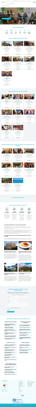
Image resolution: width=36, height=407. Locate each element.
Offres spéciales (20, 385)
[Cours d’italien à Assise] (7, 132)
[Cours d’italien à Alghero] (7, 169)
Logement (20, 387)
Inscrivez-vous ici (21, 382)
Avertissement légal (30, 384)
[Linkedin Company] (5, 390)
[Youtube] (7, 390)
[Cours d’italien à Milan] (18, 63)
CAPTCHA (8, 309)
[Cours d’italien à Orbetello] (18, 101)
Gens (19, 389)
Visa (19, 388)
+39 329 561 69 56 (21, 390)
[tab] (10, 324)
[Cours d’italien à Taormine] (7, 185)
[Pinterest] (4, 390)
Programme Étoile (21, 383)
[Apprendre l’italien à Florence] (7, 117)
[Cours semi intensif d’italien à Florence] (7, 101)
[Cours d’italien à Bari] (29, 155)
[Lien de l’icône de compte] (33, 2)
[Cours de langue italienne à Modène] (7, 78)
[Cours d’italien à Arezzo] (29, 101)
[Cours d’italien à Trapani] (18, 155)
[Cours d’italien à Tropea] (18, 185)
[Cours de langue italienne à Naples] (29, 169)
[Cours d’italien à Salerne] (7, 155)
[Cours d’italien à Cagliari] (18, 169)
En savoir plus (7, 54)
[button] (32, 2)
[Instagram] (3, 390)
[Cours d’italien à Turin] (18, 48)
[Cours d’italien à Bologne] (29, 48)
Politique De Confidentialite (31, 382)
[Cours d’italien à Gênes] (7, 63)
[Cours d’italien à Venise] (29, 63)
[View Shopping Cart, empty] (34, 2)
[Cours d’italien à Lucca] (18, 132)
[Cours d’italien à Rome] (18, 117)
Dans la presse (20, 384)
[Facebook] (2, 390)
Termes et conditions (30, 383)
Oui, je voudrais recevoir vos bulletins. (22, 394)
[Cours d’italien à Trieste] (7, 48)
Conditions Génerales (30, 385)
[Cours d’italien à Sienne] (29, 117)
